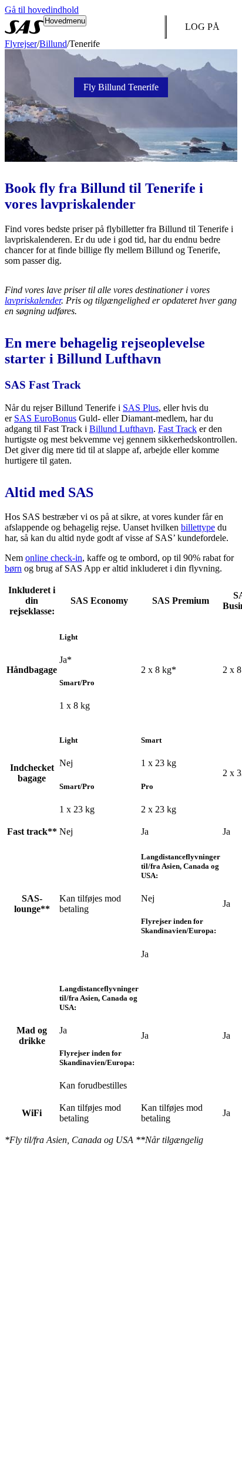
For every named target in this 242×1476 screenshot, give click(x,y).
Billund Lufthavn (121, 429)
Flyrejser (21, 44)
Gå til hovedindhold (42, 10)
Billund (53, 44)
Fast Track (177, 429)
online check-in (53, 558)
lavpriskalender (33, 300)
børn (13, 568)
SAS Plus (141, 408)
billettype (198, 527)
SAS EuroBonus (45, 418)
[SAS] (24, 27)
